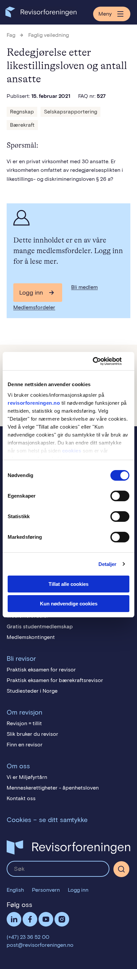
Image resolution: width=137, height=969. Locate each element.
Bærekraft (22, 125)
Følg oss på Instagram (62, 919)
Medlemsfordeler (34, 307)
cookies (71, 450)
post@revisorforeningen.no (40, 945)
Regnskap (22, 111)
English (15, 890)
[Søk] (58, 869)
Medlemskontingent (31, 637)
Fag (11, 35)
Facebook (30, 919)
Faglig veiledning (48, 35)
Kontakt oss (21, 798)
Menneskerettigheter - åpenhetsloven (53, 788)
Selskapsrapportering (70, 111)
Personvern (46, 890)
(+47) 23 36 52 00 (28, 937)
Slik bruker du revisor (32, 734)
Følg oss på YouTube (46, 919)
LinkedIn (14, 919)
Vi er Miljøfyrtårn (27, 777)
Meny (105, 14)
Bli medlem (84, 287)
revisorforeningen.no (34, 403)
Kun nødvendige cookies (68, 603)
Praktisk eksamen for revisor (41, 669)
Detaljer (107, 564)
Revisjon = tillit (24, 723)
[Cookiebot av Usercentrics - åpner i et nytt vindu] (100, 361)
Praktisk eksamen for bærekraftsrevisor (55, 680)
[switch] (119, 496)
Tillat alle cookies (68, 584)
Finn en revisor (25, 744)
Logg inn (31, 292)
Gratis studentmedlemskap (40, 626)
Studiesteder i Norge (32, 691)
